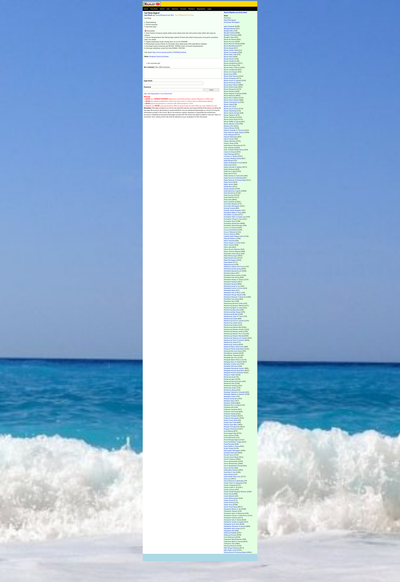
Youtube (183, 9)
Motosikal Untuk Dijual (232, 254)
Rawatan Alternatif (230, 453)
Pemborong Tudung (231, 344)
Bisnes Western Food (231, 124)
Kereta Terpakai (229, 189)
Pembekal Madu (229, 290)
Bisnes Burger (229, 48)
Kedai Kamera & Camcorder (234, 176)
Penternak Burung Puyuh (232, 381)
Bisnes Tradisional (230, 117)
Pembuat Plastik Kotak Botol (234, 349)
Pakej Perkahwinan (230, 258)
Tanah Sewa (228, 505)
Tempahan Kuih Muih (231, 524)
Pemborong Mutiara (231, 325)
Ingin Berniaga (229, 154)
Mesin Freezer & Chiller (232, 243)
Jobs (168, 9)
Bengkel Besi (228, 31)
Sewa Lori (227, 479)
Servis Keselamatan (231, 461)
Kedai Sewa (228, 182)
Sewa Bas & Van (230, 472)
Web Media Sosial (230, 550)
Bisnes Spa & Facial (231, 108)
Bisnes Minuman (230, 83)
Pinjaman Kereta (230, 414)
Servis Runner (229, 468)
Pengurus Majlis (229, 375)
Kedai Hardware (229, 169)
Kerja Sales (228, 199)
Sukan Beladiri (229, 496)
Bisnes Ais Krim (229, 41)
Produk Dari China (230, 422)
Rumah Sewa (228, 455)
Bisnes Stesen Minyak (231, 113)
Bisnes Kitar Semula (231, 76)
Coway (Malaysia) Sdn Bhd (164, 15)
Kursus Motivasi (229, 234)
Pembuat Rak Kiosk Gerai (233, 351)
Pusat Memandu (229, 437)
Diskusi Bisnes (229, 128)
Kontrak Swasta (229, 208)
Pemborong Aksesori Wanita (234, 305)
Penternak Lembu (230, 388)
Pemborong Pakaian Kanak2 (234, 329)
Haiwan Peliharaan (230, 137)
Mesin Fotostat (229, 241)
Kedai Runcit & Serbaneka (233, 178)
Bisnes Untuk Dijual (231, 119)
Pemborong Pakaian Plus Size (234, 334)
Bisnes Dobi (228, 57)
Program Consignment (232, 427)
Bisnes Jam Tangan (230, 72)
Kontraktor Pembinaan (232, 223)
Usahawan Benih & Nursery (233, 541)
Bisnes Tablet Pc (229, 115)
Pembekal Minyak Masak (232, 295)
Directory (175, 9)
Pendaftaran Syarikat (231, 353)
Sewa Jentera (228, 474)
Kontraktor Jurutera (231, 215)
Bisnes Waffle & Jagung (232, 121)
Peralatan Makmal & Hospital (234, 392)
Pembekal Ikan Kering (231, 277)
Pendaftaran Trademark (232, 355)
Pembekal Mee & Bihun (232, 292)
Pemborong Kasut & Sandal (234, 321)
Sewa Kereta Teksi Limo (232, 476)
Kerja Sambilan (229, 202)
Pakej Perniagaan (230, 20)
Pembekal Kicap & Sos (232, 286)
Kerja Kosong (228, 195)
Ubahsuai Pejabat (230, 533)
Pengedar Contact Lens (232, 364)
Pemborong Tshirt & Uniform (234, 340)
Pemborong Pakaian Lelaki (233, 331)
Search (162, 9)
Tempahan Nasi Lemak (232, 528)
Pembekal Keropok (230, 284)
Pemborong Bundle (231, 314)
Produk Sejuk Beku (230, 425)
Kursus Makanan (230, 232)
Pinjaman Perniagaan (231, 418)
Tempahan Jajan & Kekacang (234, 513)
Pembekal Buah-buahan (232, 275)
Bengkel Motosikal (230, 35)
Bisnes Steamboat (230, 111)
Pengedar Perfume (230, 366)
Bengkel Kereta (229, 33)
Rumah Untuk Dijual (231, 457)
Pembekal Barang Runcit (232, 271)
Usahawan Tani (229, 543)
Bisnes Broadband (230, 46)
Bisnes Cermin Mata (231, 50)
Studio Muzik (228, 494)
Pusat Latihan (229, 435)
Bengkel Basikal (229, 28)
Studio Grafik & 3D (230, 487)
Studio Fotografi (230, 485)
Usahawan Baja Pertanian (233, 539)
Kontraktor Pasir (229, 221)
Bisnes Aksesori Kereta (232, 44)
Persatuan (227, 18)
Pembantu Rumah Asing (232, 269)
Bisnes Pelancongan (231, 87)
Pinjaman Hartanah (231, 409)
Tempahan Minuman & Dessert (235, 526)
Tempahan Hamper (230, 511)
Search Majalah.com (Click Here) (235, 12)
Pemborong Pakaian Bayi (232, 327)
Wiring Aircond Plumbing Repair (235, 552)
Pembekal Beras (229, 273)
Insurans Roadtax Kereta (232, 158)
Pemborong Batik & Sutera (233, 308)
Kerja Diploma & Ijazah (232, 191)
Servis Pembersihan (231, 463)
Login (209, 9)
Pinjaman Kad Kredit (231, 412)
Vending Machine (230, 546)
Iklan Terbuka (229, 148)
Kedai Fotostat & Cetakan (233, 167)
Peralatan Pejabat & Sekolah (234, 394)
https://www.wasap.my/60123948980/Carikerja (169, 52)
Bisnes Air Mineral (230, 39)
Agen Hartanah (229, 26)
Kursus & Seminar (230, 228)
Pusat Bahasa (228, 431)
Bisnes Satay (228, 104)
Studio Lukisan (229, 489)
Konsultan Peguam (230, 204)
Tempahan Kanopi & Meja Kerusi (235, 515)
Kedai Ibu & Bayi (230, 171)
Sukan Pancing (229, 502)
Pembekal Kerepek (230, 282)
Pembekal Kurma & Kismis (233, 288)
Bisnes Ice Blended (230, 70)
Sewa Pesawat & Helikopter (234, 481)
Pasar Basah (228, 262)
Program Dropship (230, 429)
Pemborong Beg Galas (232, 310)
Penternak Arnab (230, 377)
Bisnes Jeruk (228, 74)
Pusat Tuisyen (229, 448)
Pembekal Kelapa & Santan (233, 279)
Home (146, 9)
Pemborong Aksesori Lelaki (233, 303)
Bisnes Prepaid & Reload (232, 93)
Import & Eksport (230, 152)
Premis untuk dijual (231, 420)
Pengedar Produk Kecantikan (234, 370)
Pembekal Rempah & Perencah (235, 297)
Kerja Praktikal (229, 197)
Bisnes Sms (228, 106)
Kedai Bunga (228, 160)
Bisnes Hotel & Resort (232, 67)
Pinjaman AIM (229, 407)
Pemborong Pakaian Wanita (233, 336)
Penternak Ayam (229, 379)
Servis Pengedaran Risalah (233, 466)
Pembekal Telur (229, 301)
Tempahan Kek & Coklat (232, 520)
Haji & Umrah (229, 139)
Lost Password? (166, 94)
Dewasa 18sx (228, 126)
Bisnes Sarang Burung (232, 102)
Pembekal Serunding (231, 299)
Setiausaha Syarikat (231, 470)
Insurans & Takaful (231, 156)
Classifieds (154, 9)
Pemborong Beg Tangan (232, 312)
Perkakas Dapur (229, 401)
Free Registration (154, 94)
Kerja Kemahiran (230, 193)
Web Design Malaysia (231, 548)
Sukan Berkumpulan (231, 498)
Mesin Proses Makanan (232, 249)
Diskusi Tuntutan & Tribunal (234, 130)
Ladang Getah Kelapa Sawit (234, 236)
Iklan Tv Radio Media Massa (234, 150)
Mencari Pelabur (229, 238)
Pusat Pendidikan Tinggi (232, 442)
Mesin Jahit (228, 247)
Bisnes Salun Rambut (231, 100)
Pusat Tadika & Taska (231, 446)
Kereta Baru (228, 186)
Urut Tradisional (229, 537)
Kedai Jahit (228, 173)
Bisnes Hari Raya (230, 65)
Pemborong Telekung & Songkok (236, 338)
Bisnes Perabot (229, 91)
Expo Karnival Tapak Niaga (233, 132)
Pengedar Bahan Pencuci (232, 360)
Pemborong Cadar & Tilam (233, 316)
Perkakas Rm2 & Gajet (232, 405)
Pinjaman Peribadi (230, 416)
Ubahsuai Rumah (230, 535)
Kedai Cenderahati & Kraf (233, 163)
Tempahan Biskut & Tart (232, 509)
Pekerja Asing (228, 264)
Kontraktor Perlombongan (233, 225)
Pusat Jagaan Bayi (230, 433)
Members (191, 9)
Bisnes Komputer (230, 78)
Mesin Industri (229, 245)
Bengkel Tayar (229, 37)
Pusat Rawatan (229, 444)
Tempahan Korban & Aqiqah (234, 522)
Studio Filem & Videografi (233, 483)
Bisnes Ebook (229, 59)
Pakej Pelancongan (230, 256)
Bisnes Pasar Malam (231, 85)
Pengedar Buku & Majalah (233, 362)
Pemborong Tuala (230, 342)
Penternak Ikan (229, 383)
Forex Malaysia (229, 135)
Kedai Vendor (228, 184)
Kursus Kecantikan (230, 230)
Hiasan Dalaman (230, 141)
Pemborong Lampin (231, 323)
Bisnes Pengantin (230, 89)
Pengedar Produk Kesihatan (159, 56)
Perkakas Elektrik (230, 403)
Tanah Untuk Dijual (231, 507)
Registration (201, 9)
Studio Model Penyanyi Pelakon (235, 492)
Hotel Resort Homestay (232, 145)
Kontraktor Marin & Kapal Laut (235, 217)
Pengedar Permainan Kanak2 (234, 368)
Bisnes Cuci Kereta (230, 52)
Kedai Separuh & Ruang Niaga (235, 180)
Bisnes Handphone (230, 63)
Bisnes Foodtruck (230, 61)
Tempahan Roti (229, 531)
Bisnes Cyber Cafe (230, 54)
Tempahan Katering (231, 518)
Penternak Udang (230, 390)
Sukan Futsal (228, 500)
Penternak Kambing (231, 385)
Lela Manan (148, 15)
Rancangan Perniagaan (232, 450)
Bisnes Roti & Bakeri (231, 98)
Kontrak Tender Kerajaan (232, 210)
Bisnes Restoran (229, 95)
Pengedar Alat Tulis (231, 357)
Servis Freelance (230, 459)
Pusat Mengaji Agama (231, 440)
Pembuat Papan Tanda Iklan (234, 347)
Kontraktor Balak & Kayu (233, 212)
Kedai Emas (228, 165)
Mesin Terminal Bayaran (232, 251)
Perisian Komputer (230, 399)
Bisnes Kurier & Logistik (232, 80)
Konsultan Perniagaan (232, 22)
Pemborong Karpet (230, 318)
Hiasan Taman (229, 143)
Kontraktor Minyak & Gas (233, 219)
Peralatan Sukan (230, 396)
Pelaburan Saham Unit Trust (234, 266)
